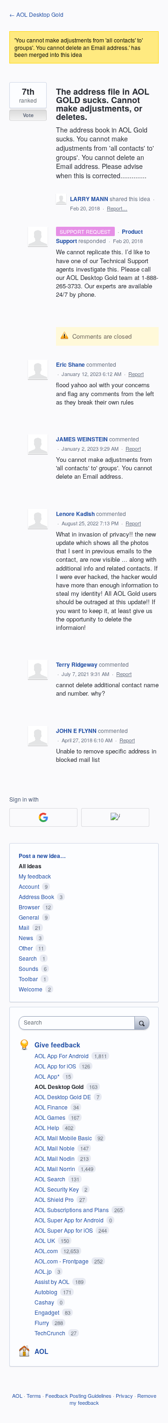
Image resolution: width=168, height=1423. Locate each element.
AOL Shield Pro (55, 1199)
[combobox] (78, 1023)
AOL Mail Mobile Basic (64, 1138)
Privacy (124, 1395)
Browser (29, 907)
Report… (117, 208)
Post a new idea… (42, 855)
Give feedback (57, 1044)
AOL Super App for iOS (64, 1230)
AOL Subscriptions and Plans (72, 1210)
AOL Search (51, 1179)
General (29, 917)
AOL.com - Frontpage (62, 1261)
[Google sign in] (43, 817)
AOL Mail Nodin (55, 1158)
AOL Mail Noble (55, 1148)
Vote (28, 115)
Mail (24, 927)
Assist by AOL (53, 1281)
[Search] (141, 1022)
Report (136, 373)
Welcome (30, 989)
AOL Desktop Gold (60, 1086)
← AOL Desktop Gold (36, 14)
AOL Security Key (57, 1189)
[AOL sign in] (115, 817)
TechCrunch (51, 1333)
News (26, 938)
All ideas (30, 866)
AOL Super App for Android (70, 1220)
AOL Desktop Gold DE (63, 1097)
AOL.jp (44, 1271)
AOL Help (48, 1127)
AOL (42, 1351)
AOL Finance (52, 1107)
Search (28, 958)
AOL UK (45, 1240)
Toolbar (28, 979)
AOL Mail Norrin (56, 1168)
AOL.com (47, 1251)
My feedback (35, 876)
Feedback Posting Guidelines (78, 1395)
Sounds (28, 968)
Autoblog (47, 1292)
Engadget (48, 1312)
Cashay (45, 1302)
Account (29, 886)
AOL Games (51, 1117)
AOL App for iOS (56, 1066)
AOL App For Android (62, 1056)
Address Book (36, 896)
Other (26, 948)
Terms (34, 1395)
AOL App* (48, 1076)
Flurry (42, 1322)
